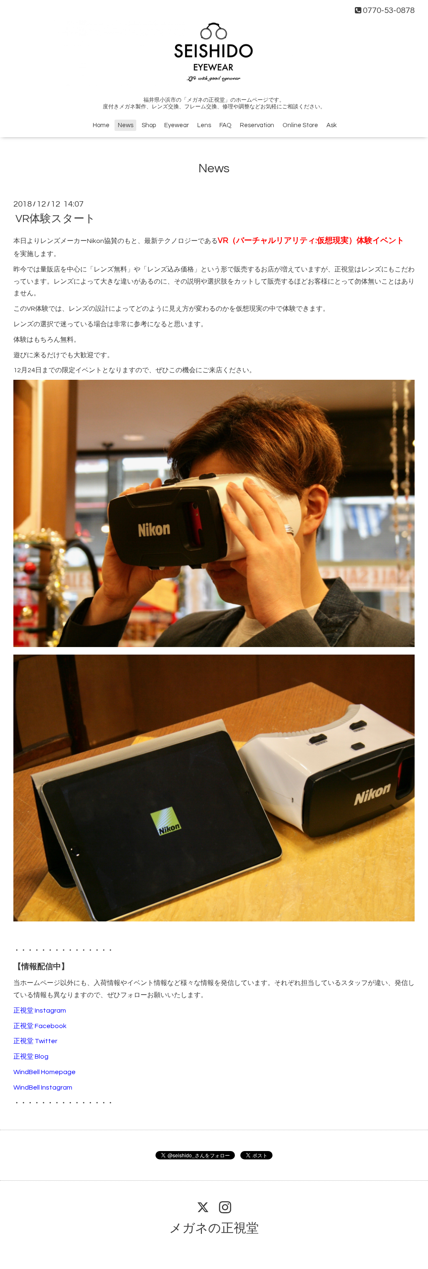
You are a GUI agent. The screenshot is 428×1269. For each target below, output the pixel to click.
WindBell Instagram (42, 1087)
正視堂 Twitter (35, 1041)
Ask (331, 125)
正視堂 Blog (30, 1056)
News (125, 125)
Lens (204, 125)
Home (101, 125)
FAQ (225, 125)
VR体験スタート (55, 218)
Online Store (300, 125)
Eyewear (176, 125)
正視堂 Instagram (39, 1010)
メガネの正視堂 (214, 1228)
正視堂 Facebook (39, 1026)
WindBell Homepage (44, 1072)
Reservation (257, 125)
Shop (149, 125)
